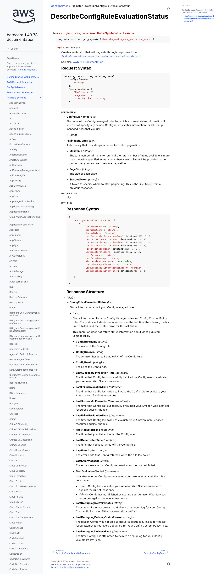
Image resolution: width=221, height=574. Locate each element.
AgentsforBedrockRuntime (23, 354)
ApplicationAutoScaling (21, 206)
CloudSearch (16, 501)
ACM (11, 118)
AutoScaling (15, 276)
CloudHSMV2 (16, 496)
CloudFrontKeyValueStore (22, 486)
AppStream (15, 240)
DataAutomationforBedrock (23, 369)
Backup (13, 292)
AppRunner (15, 235)
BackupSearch (17, 302)
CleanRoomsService (19, 450)
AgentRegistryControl (20, 133)
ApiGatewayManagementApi (24, 170)
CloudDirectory (17, 470)
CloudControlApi (18, 465)
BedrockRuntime (18, 382)
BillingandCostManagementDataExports (24, 321)
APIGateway (15, 165)
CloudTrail (14, 512)
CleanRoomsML (17, 455)
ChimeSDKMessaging (20, 439)
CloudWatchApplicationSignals (24, 218)
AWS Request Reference (20, 82)
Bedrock (13, 343)
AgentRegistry (16, 128)
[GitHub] (168, 564)
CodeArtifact (16, 527)
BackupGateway (18, 297)
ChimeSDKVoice (17, 444)
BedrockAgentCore (19, 359)
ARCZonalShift (17, 255)
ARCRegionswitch (18, 250)
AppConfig (15, 180)
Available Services (16, 97)
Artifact (13, 260)
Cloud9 (13, 460)
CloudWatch (15, 522)
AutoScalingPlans (18, 281)
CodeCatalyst (16, 538)
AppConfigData (17, 185)
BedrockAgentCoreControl (23, 364)
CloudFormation (17, 476)
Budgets (13, 403)
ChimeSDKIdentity (19, 424)
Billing (12, 387)
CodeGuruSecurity (19, 564)
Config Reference (16, 87)
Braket (12, 398)
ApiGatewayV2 (17, 175)
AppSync (14, 245)
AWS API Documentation (88, 61)
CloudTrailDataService (21, 517)
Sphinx (64, 564)
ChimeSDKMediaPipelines (22, 429)
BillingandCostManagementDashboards (24, 314)
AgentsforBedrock (19, 349)
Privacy (54, 567)
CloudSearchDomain (20, 507)
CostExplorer (16, 408)
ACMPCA (14, 123)
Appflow (13, 196)
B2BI (11, 286)
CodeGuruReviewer (19, 558)
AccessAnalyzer (17, 102)
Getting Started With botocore (23, 76)
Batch (12, 307)
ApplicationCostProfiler (21, 224)
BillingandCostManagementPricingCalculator (24, 329)
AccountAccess (17, 113)
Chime (12, 419)
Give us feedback (27, 69)
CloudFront (15, 481)
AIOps (12, 139)
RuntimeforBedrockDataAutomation (24, 376)
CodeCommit (16, 543)
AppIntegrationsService (21, 201)
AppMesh (14, 229)
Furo (88, 564)
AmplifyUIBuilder (18, 159)
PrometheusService (19, 144)
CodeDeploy (15, 553)
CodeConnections (18, 548)
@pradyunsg (78, 564)
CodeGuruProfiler (18, 569)
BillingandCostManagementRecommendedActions (24, 337)
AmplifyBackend (18, 154)
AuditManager (16, 271)
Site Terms (65, 567)
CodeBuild (14, 533)
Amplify (13, 149)
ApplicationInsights (19, 211)
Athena (13, 266)
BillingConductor (18, 393)
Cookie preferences (80, 567)
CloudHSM (15, 491)
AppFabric (14, 190)
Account (13, 108)
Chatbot (13, 413)
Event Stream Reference (20, 92)
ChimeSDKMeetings (19, 434)
